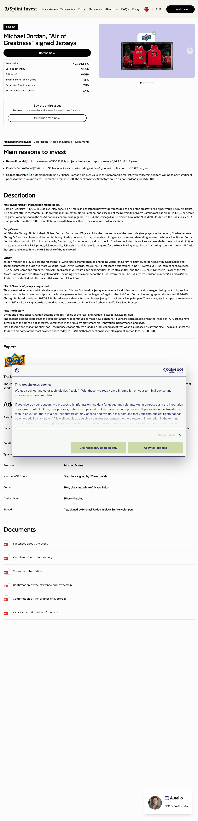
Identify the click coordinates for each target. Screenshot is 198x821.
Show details (167, 435)
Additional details (61, 141)
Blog (135, 9)
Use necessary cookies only (98, 447)
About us (111, 9)
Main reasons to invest (17, 141)
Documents (82, 141)
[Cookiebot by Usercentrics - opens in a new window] (166, 370)
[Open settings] (146, 9)
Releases (95, 9)
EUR (158, 9)
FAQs (125, 9)
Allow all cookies (155, 447)
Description (40, 141)
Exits (81, 9)
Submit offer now (47, 118)
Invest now (180, 9)
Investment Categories (58, 9)
